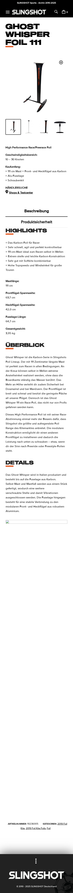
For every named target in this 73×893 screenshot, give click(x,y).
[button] (61, 62)
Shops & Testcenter (21, 192)
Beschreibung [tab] (36, 210)
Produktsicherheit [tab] (36, 221)
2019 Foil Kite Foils (36, 828)
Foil (49, 828)
